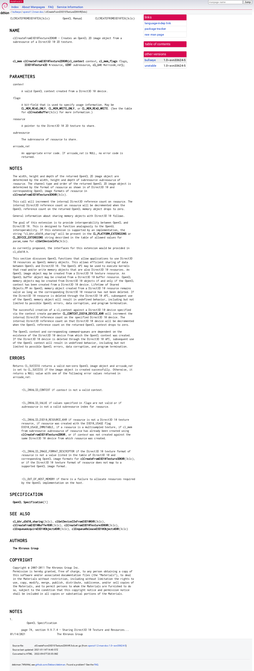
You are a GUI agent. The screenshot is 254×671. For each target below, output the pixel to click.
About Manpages (33, 7)
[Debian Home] (4, 7)
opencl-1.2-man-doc (33, 12)
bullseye (16, 12)
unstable (150, 65)
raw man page (154, 34)
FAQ (51, 7)
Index (15, 7)
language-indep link (158, 23)
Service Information (70, 7)
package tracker (155, 29)
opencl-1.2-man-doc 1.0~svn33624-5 (107, 645)
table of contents (158, 44)
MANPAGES (16, 1)
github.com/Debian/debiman (50, 664)
